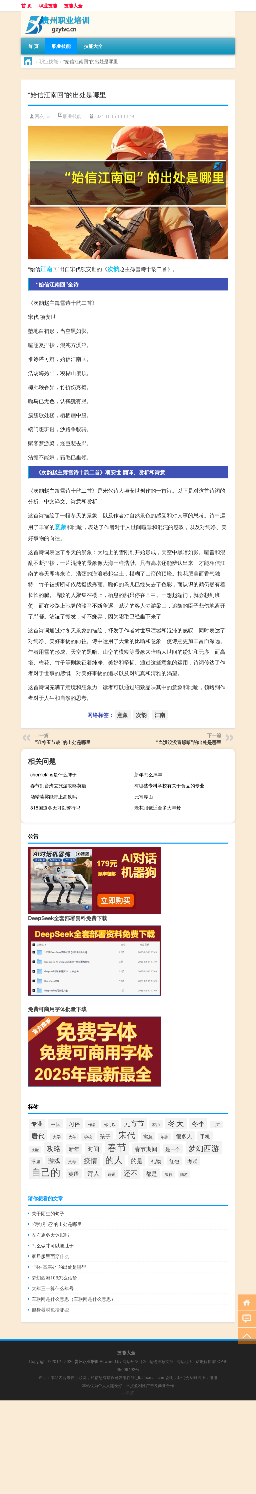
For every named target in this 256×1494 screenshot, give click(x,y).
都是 (151, 1173)
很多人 (184, 1136)
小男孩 (128, 1392)
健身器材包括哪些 (50, 1309)
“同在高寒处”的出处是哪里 (59, 1266)
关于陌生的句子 (48, 1213)
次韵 (113, 268)
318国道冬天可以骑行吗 (55, 807)
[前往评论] (245, 1318)
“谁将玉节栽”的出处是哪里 (63, 742)
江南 (46, 268)
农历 (156, 1124)
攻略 (54, 1148)
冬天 (176, 1122)
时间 (93, 1148)
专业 (37, 1124)
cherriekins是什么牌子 (53, 774)
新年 (74, 1149)
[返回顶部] (245, 1335)
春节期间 (146, 1148)
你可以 (110, 1124)
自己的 (45, 1171)
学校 (88, 1137)
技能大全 (73, 5)
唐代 (38, 1135)
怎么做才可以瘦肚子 (53, 1245)
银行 (168, 1174)
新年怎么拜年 (148, 774)
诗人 (93, 1173)
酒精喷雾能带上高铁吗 (53, 796)
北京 (216, 1124)
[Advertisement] (128, 1447)
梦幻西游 (203, 1147)
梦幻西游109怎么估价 (54, 1277)
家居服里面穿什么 (50, 1256)
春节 (117, 1147)
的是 (137, 1160)
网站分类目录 (134, 1361)
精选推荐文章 (161, 1361)
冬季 (198, 1123)
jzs (47, 116)
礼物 (156, 1161)
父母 (72, 1161)
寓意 (148, 1136)
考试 (192, 1160)
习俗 (74, 1123)
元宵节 (134, 1123)
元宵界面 (143, 796)
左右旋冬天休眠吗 (50, 1234)
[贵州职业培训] (56, 13)
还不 (131, 1172)
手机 (205, 1136)
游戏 (54, 1160)
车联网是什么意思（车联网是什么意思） (74, 1298)
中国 (56, 1123)
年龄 (164, 1136)
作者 (92, 1124)
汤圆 (35, 1161)
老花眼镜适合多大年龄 (157, 807)
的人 (114, 1159)
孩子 (105, 1136)
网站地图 (184, 1361)
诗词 (112, 1174)
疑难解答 (203, 1361)
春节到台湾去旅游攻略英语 (58, 785)
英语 (73, 1173)
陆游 (184, 1174)
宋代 (127, 1135)
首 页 (26, 5)
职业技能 (48, 5)
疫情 (90, 1160)
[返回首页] (245, 1302)
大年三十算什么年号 (53, 1288)
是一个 (172, 1148)
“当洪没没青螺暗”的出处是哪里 (188, 742)
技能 (35, 1149)
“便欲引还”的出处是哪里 (57, 1224)
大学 (57, 1136)
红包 (174, 1160)
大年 (72, 1136)
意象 (61, 526)
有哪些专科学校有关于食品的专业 (169, 785)
